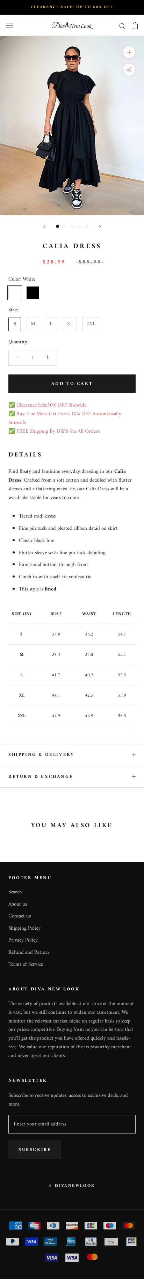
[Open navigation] (9, 25)
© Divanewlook (72, 1186)
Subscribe (35, 1150)
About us (17, 905)
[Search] (122, 26)
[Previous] (44, 226)
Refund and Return (28, 953)
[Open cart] (135, 25)
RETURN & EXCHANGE (40, 777)
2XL (90, 324)
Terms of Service (25, 965)
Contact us (19, 917)
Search (15, 892)
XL (70, 324)
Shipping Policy (24, 929)
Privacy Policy (23, 941)
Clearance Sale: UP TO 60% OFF (72, 7)
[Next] (100, 226)
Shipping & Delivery (41, 755)
